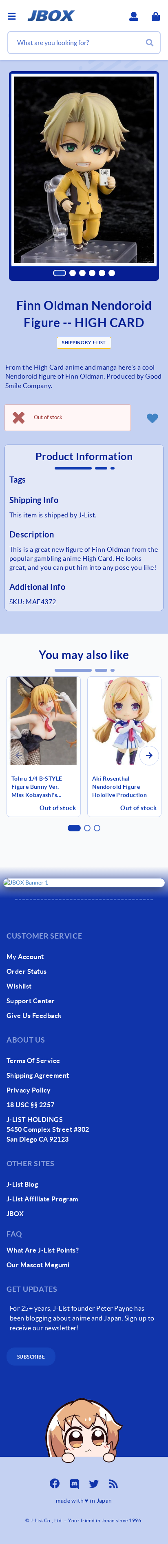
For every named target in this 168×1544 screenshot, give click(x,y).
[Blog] (113, 1481)
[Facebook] (55, 1481)
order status (27, 971)
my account (25, 956)
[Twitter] (94, 1481)
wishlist (19, 986)
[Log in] (152, 418)
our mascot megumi (38, 1265)
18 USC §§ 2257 (31, 1104)
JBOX (15, 1213)
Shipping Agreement (38, 1075)
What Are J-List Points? (43, 1250)
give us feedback (34, 1015)
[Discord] (74, 1481)
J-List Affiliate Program (42, 1199)
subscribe (31, 1356)
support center (31, 1001)
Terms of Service (33, 1060)
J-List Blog (22, 1184)
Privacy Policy (29, 1090)
